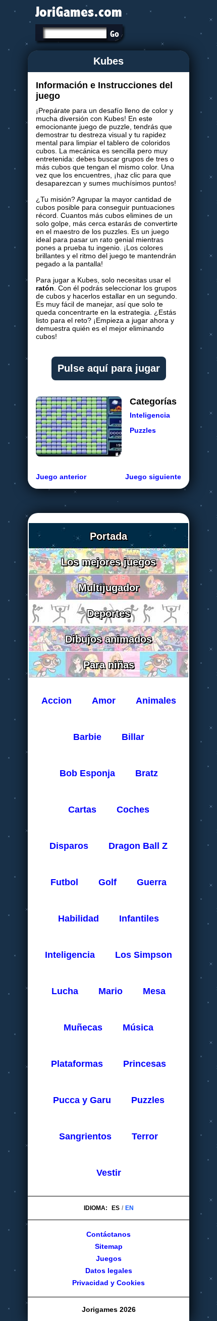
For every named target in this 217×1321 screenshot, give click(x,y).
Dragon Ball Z (138, 846)
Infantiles (139, 918)
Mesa (154, 991)
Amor (104, 701)
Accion (56, 701)
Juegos (109, 1258)
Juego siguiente (153, 477)
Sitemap (109, 1246)
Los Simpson (143, 955)
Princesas (144, 1064)
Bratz (146, 773)
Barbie (87, 737)
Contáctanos (108, 1234)
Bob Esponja (87, 773)
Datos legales (108, 1271)
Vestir (108, 1173)
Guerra (152, 882)
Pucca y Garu (82, 1100)
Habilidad (78, 918)
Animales (156, 701)
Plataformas (77, 1064)
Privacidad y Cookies (108, 1283)
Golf (107, 882)
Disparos (68, 846)
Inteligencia (150, 415)
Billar (133, 737)
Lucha (64, 991)
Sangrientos (85, 1136)
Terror (145, 1136)
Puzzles (143, 430)
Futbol (64, 882)
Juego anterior (61, 477)
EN (129, 1208)
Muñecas (83, 1027)
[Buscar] (114, 33)
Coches (133, 810)
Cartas (82, 810)
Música (138, 1027)
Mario (110, 991)
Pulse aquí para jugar (109, 368)
